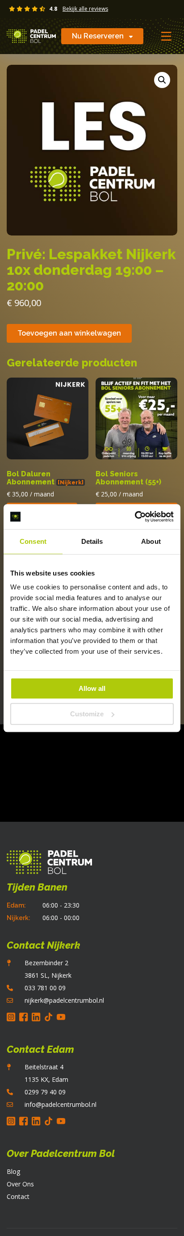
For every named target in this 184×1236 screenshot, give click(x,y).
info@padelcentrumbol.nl (60, 1104)
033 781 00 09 (45, 988)
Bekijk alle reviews (85, 9)
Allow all (92, 688)
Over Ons (20, 1184)
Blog (13, 1171)
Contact (18, 1196)
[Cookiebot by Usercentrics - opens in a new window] (135, 516)
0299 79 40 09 (45, 1092)
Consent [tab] (33, 541)
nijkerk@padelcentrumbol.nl (64, 1000)
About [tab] (151, 541)
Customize (87, 714)
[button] (162, 80)
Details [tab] (92, 541)
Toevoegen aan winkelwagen (69, 333)
